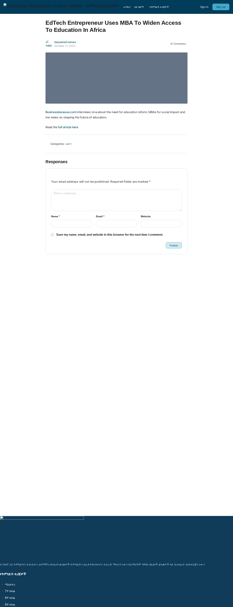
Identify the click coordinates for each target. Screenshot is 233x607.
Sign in (204, 6)
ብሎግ (68, 143)
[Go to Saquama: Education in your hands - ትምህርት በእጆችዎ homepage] (61, 6)
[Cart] (194, 7)
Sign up (221, 6)
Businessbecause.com (61, 112)
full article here (68, 127)
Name (55, 216)
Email (100, 216)
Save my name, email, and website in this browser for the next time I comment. (109, 234)
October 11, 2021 (64, 45)
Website (146, 216)
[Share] (183, 144)
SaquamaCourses (65, 42)
